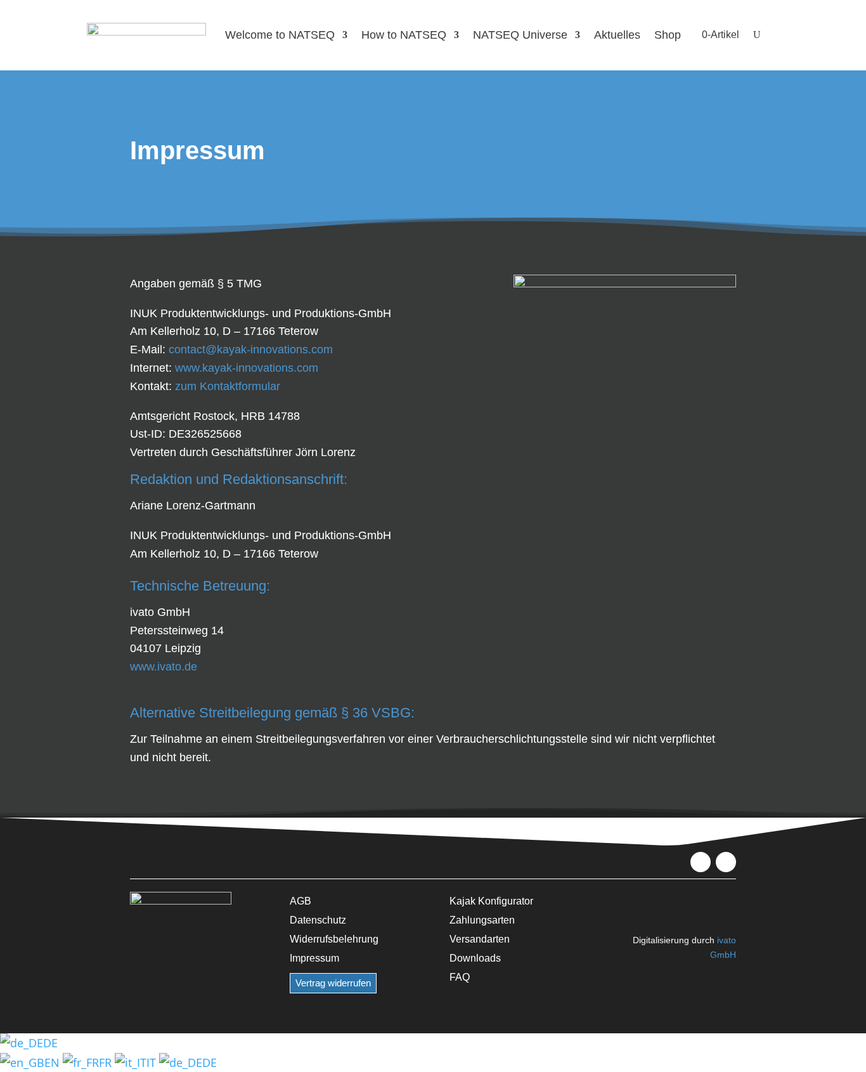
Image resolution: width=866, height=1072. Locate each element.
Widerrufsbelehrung (334, 939)
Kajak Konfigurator (491, 901)
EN (53, 1062)
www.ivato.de (163, 666)
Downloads (475, 958)
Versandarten (479, 939)
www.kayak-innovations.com (246, 368)
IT (152, 1062)
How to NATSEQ (403, 35)
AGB (300, 901)
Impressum (314, 958)
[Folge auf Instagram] (726, 862)
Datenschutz (318, 920)
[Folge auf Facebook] (700, 862)
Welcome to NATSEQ (280, 35)
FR (107, 1062)
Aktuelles (617, 35)
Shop (667, 35)
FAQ (459, 977)
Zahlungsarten (482, 920)
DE (50, 1042)
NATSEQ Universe (520, 35)
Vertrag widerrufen (333, 982)
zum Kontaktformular (227, 386)
